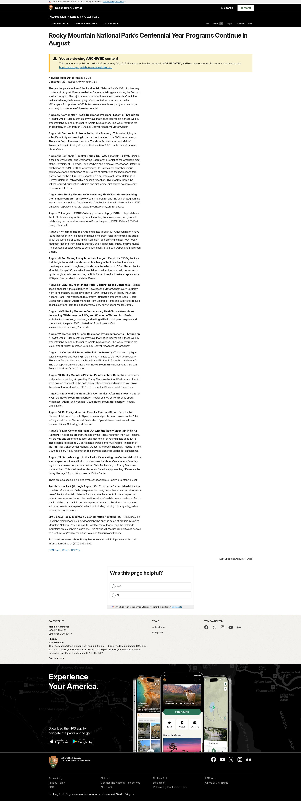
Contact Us (55, 658)
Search (228, 7)
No (118, 595)
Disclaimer (159, 782)
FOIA (52, 787)
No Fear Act (160, 778)
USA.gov (210, 778)
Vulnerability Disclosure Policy (170, 787)
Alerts (217, 23)
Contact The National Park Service (120, 782)
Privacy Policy (57, 782)
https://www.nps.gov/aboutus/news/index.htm (85, 67)
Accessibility (56, 778)
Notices (105, 778)
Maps (229, 23)
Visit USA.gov (125, 794)
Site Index (159, 627)
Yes (119, 586)
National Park (74, 17)
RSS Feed (54, 550)
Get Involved (110, 23)
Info (207, 23)
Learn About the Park (85, 23)
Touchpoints (176, 606)
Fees (250, 23)
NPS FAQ (106, 787)
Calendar (239, 23)
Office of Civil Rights (216, 782)
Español (158, 632)
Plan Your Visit (59, 23)
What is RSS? (70, 550)
